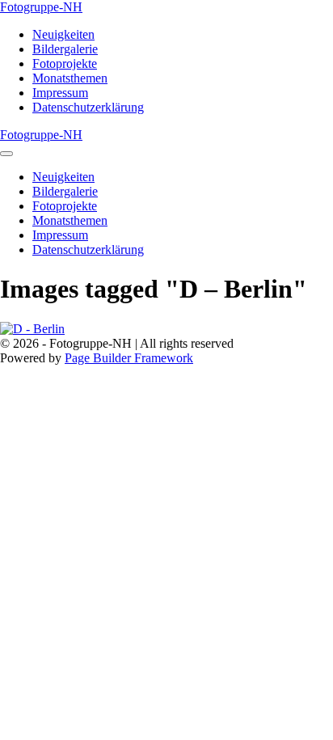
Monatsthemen (69, 78)
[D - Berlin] (166, 329)
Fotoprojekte (64, 63)
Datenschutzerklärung (88, 107)
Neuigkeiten (63, 34)
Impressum (60, 92)
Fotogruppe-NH (41, 7)
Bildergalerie (65, 49)
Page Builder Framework (129, 358)
